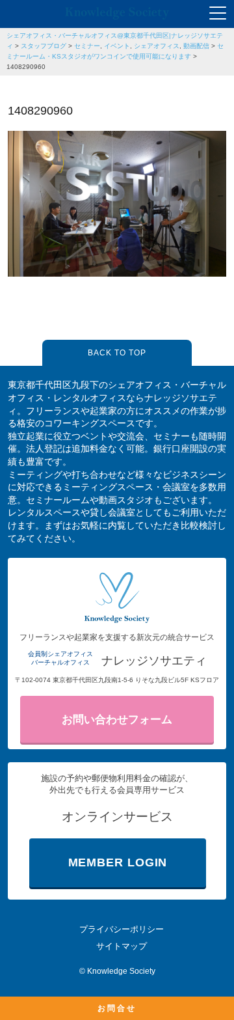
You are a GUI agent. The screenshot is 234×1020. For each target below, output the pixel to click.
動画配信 (196, 45)
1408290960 (26, 66)
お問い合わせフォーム (117, 719)
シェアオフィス (156, 45)
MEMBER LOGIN (118, 862)
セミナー (87, 45)
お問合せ (117, 1008)
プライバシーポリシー (121, 929)
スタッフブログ (43, 45)
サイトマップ (121, 946)
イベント (117, 45)
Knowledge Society (121, 971)
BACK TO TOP (117, 352)
